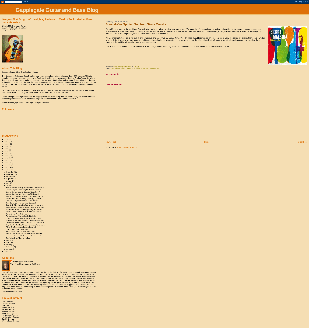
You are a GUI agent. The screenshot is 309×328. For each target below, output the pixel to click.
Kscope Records (8, 309)
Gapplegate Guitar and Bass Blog (56, 10)
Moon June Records (9, 313)
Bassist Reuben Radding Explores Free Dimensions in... (25, 188)
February (9, 247)
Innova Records (8, 307)
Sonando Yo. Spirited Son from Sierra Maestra (22, 201)
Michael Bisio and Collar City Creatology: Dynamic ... (24, 199)
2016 (7, 156)
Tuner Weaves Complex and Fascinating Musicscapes (25, 207)
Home (206, 142)
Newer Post (111, 142)
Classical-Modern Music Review (14, 26)
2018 (7, 151)
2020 (7, 146)
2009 (7, 251)
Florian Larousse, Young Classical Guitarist (21, 216)
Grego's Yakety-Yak (9, 30)
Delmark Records (8, 303)
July (8, 183)
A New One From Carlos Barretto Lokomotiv (21, 227)
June (8, 185)
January (9, 249)
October (9, 176)
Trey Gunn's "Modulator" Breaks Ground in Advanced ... (25, 225)
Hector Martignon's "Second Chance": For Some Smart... (26, 223)
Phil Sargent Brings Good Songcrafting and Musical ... (25, 210)
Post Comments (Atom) (127, 147)
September (10, 179)
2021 (7, 144)
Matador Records (8, 311)
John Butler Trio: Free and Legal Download (21, 203)
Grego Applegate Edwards (23, 261)
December (10, 172)
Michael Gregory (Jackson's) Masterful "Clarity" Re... (24, 190)
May (8, 240)
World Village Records (10, 321)
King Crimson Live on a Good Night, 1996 (20, 231)
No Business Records (10, 315)
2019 (7, 149)
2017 (7, 153)
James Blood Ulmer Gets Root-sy (17, 214)
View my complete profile (12, 291)
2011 (7, 167)
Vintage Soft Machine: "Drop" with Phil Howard (22, 194)
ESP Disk (5, 305)
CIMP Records (7, 302)
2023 (7, 139)
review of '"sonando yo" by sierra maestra (141, 68)
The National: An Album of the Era (18, 238)
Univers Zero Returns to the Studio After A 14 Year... (24, 218)
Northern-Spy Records (10, 317)
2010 (7, 170)
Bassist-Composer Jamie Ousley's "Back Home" (23, 192)
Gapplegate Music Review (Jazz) (14, 28)
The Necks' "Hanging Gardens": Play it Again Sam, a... (25, 196)
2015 (7, 158)
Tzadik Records (8, 319)
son (158, 68)
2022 (7, 141)
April (8, 242)
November (10, 174)
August (9, 181)
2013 (7, 163)
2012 (7, 165)
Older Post (302, 142)
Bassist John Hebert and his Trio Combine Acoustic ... (25, 234)
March (8, 245)
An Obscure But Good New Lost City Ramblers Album (25, 220)
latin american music (118, 68)
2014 (7, 160)
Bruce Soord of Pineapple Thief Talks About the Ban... (25, 212)
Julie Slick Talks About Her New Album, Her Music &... (25, 205)
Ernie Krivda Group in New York (17, 229)
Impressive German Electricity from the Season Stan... (25, 236)
